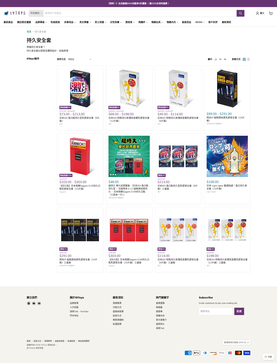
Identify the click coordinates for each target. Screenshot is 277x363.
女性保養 (115, 22)
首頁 (29, 31)
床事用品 (69, 22)
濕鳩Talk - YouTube (79, 311)
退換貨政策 (118, 311)
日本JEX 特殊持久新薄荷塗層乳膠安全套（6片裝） (178, 119)
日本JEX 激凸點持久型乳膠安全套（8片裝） (79, 119)
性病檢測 (55, 22)
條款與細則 (118, 319)
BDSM (199, 22)
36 (220, 59)
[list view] (248, 59)
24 (216, 59)
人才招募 (74, 307)
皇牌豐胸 (160, 303)
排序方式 (61, 59)
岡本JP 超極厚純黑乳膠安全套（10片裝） (226, 119)
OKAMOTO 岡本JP (214, 123)
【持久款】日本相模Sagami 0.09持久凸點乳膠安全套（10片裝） (79, 187)
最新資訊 (226, 22)
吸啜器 (159, 307)
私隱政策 (117, 324)
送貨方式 (117, 315)
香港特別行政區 (235, 342)
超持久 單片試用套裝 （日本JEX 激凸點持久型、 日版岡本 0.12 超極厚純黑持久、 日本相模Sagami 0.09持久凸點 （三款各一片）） (128, 190)
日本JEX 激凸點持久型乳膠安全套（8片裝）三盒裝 (178, 187)
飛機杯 (142, 22)
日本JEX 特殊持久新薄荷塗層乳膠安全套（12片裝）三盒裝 (227, 261)
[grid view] (244, 59)
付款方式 (117, 307)
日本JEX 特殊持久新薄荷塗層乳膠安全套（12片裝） (128, 119)
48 (225, 59)
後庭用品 (186, 22)
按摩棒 (159, 311)
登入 (262, 13)
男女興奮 (84, 22)
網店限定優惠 (24, 22)
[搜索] (240, 13)
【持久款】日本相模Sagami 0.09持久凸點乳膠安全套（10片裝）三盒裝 (128, 261)
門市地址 (74, 315)
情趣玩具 (156, 22)
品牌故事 (74, 303)
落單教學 (117, 303)
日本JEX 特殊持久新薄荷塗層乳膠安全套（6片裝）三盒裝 (178, 261)
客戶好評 (213, 22)
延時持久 (160, 324)
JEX (60, 124)
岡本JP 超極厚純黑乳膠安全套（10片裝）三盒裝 (78, 261)
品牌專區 (40, 22)
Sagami (62, 192)
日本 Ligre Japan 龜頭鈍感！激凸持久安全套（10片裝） (227, 187)
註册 (239, 311)
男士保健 (100, 22)
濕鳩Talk (160, 328)
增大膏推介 (161, 319)
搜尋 (28, 341)
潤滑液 (129, 22)
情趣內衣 (171, 22)
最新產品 (8, 22)
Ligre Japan (211, 191)
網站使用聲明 (83, 341)
